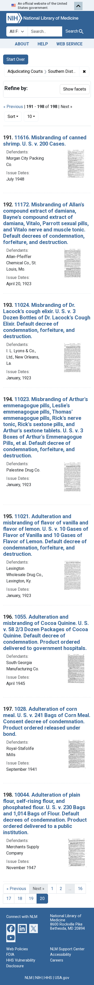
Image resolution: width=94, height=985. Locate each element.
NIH (38, 978)
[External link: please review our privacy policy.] (10, 928)
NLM (28, 978)
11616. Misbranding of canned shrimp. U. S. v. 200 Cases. (44, 140)
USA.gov (62, 978)
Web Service (69, 43)
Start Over (16, 59)
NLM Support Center (67, 949)
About (22, 43)
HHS (48, 978)
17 (8, 898)
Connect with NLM (21, 917)
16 (80, 888)
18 (19, 898)
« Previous (13, 106)
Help (43, 43)
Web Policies (17, 949)
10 (32, 116)
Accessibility (60, 954)
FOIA (10, 954)
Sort (11, 116)
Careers (56, 960)
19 (31, 898)
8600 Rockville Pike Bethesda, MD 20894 (67, 926)
